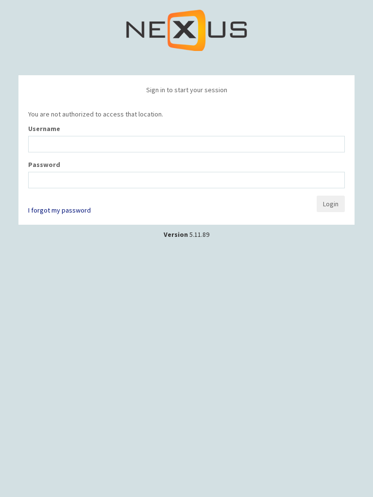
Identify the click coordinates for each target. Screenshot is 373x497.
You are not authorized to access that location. (95, 114)
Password (44, 164)
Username (44, 128)
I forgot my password (59, 210)
